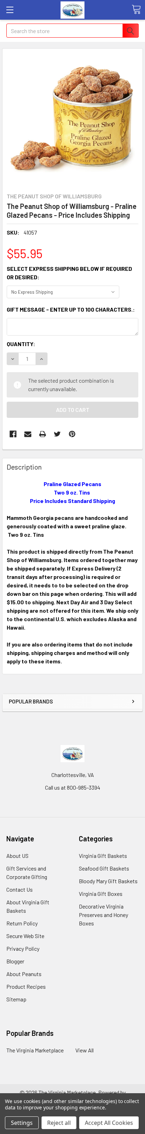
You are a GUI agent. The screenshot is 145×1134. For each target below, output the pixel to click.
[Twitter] (57, 434)
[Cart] (136, 9)
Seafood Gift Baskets (104, 868)
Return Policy (22, 923)
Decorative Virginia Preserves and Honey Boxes (103, 914)
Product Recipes (26, 986)
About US (17, 855)
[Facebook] (13, 434)
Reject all (59, 1123)
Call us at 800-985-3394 (72, 787)
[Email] (27, 434)
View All (84, 1050)
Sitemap (16, 999)
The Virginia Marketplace (35, 1050)
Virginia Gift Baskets (103, 855)
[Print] (42, 434)
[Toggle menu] (9, 9)
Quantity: (21, 343)
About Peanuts (24, 973)
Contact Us (19, 889)
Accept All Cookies (109, 1123)
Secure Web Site (25, 935)
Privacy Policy (22, 948)
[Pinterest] (72, 434)
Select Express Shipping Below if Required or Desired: (69, 272)
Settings (22, 1123)
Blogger (15, 961)
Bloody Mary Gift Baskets (108, 881)
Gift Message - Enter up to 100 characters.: (71, 309)
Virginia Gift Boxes (100, 893)
